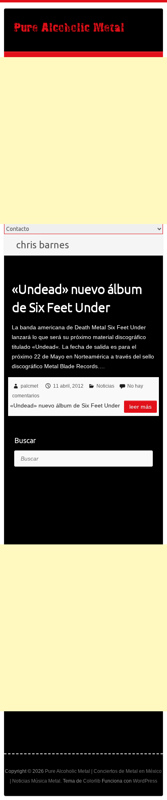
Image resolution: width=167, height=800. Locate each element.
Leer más (140, 406)
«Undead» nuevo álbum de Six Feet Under (77, 298)
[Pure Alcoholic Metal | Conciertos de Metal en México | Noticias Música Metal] (69, 30)
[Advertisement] (83, 140)
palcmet (29, 386)
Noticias (105, 386)
